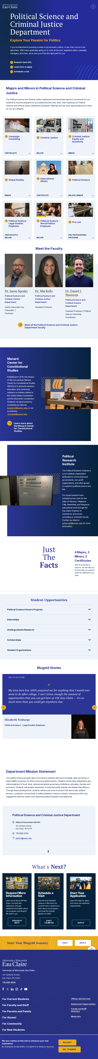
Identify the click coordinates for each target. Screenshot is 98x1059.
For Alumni (9, 1017)
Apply (81, 923)
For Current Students (15, 999)
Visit (65, 943)
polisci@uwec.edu (24, 838)
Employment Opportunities (83, 1004)
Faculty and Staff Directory (79, 1010)
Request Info (17, 921)
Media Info (76, 1016)
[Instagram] (16, 989)
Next (94, 706)
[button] (49, 610)
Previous (3, 706)
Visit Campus (49, 921)
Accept (67, 1042)
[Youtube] (26, 989)
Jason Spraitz (16, 291)
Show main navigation (93, 6)
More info (50, 1047)
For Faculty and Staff (15, 1005)
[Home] (44, 6)
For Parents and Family (16, 1011)
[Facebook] (48, 851)
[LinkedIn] (12, 989)
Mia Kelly (44, 291)
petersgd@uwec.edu (72, 523)
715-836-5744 (22, 833)
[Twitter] (7, 989)
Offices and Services (80, 999)
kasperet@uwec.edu (17, 408)
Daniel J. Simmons (73, 293)
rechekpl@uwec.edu (17, 414)
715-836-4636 (9, 982)
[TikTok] (21, 989)
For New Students (13, 1029)
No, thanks (69, 1049)
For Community (12, 1023)
